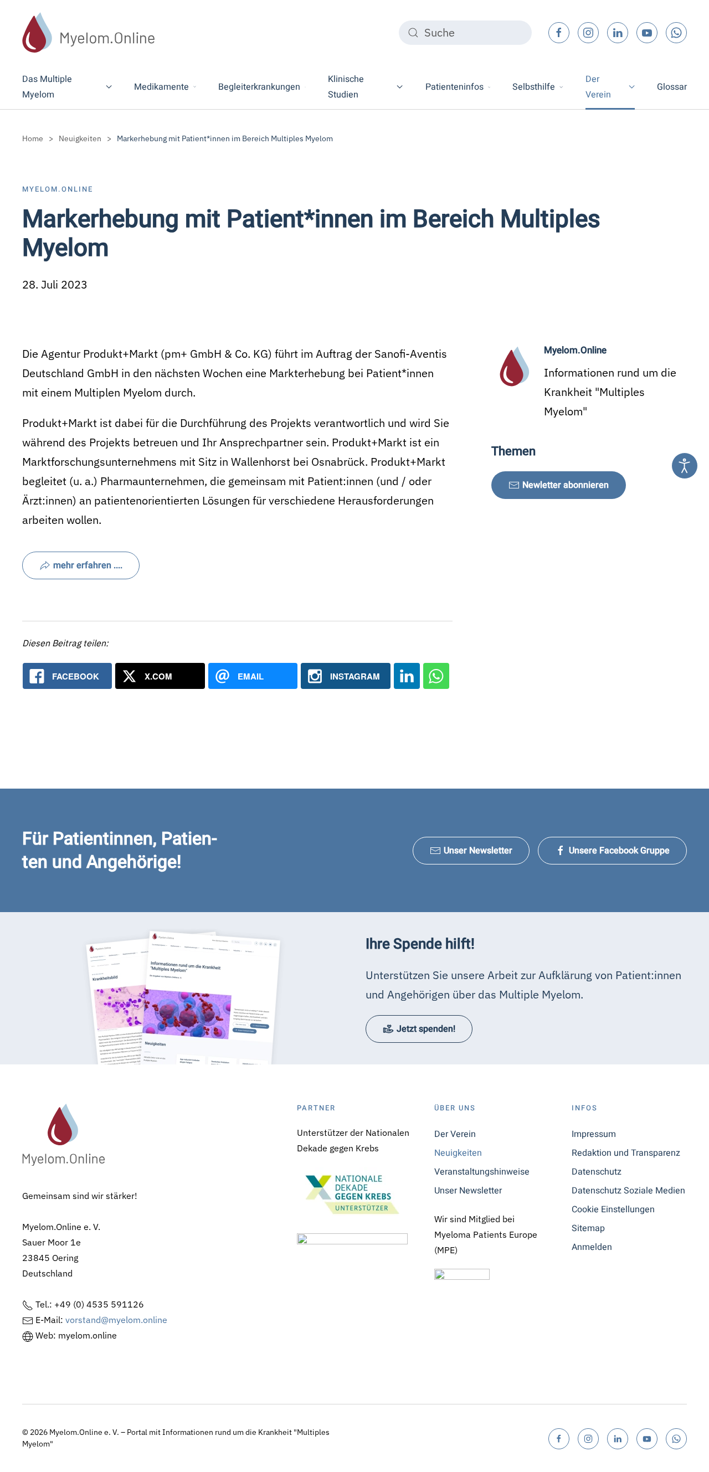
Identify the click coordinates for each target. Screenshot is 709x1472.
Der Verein (455, 1134)
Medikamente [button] (161, 87)
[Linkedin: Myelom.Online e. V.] (407, 676)
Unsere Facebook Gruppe (619, 850)
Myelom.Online (57, 189)
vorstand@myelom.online (116, 1319)
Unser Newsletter (478, 850)
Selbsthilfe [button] (533, 87)
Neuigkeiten (458, 1153)
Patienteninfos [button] (454, 87)
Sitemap (588, 1228)
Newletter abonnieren (565, 485)
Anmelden (592, 1247)
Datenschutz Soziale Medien (628, 1190)
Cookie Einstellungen (613, 1209)
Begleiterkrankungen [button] (259, 87)
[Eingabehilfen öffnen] (684, 465)
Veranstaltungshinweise (482, 1171)
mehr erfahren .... (87, 565)
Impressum (594, 1134)
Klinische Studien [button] (346, 87)
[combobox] (465, 32)
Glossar (672, 87)
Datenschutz (596, 1171)
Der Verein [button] (598, 87)
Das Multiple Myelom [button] (47, 87)
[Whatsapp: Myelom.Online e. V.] (436, 676)
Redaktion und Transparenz (626, 1153)
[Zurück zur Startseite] (88, 32)
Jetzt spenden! (426, 1029)
